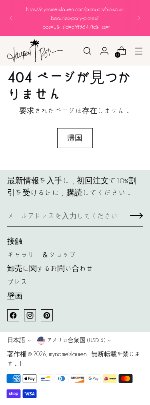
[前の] (11, 18)
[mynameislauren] (35, 50)
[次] (139, 18)
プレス (17, 282)
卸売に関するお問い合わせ (50, 268)
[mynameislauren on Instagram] (30, 315)
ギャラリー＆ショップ (41, 255)
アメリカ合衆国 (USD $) (76, 340)
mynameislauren (68, 354)
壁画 (14, 296)
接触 (14, 241)
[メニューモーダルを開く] (138, 51)
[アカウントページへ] (104, 51)
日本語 (16, 340)
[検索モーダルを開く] (87, 51)
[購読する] (136, 217)
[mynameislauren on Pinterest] (47, 315)
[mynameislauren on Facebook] (13, 315)
